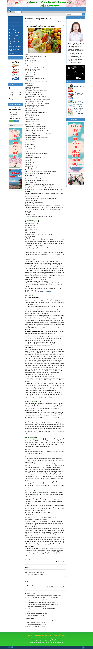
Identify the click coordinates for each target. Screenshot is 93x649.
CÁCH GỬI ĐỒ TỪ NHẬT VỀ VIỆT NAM (77, 105)
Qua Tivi (12, 116)
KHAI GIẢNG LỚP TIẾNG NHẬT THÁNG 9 (78, 85)
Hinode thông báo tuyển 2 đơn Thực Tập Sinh (78, 101)
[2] (76, 178)
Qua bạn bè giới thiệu (15, 118)
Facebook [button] (74, 9)
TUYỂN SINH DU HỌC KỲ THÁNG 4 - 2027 (78, 94)
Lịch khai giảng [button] (40, 9)
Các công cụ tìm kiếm (15, 112)
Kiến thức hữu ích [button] (50, 9)
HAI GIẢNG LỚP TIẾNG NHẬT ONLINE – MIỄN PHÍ (78, 113)
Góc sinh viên (12, 38)
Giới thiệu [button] (14, 9)
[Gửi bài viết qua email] (59, 21)
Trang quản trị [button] (66, 9)
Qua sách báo (13, 114)
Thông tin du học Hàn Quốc (14, 49)
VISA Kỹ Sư (11, 53)
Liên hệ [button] (59, 9)
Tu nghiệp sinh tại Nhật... (15, 33)
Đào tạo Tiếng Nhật (13, 30)
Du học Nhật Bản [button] (23, 9)
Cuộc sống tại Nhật (13, 36)
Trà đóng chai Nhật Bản (45, 291)
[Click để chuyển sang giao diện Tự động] (9, 647)
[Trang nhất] (9, 9)
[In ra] (61, 21)
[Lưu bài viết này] (63, 21)
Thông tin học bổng (13, 24)
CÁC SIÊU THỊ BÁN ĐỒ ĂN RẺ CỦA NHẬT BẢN (78, 109)
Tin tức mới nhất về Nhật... (15, 46)
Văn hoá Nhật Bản (13, 27)
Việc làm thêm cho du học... (14, 42)
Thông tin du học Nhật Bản (15, 21)
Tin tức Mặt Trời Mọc (14, 18)
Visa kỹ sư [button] (32, 9)
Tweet (26, 581)
